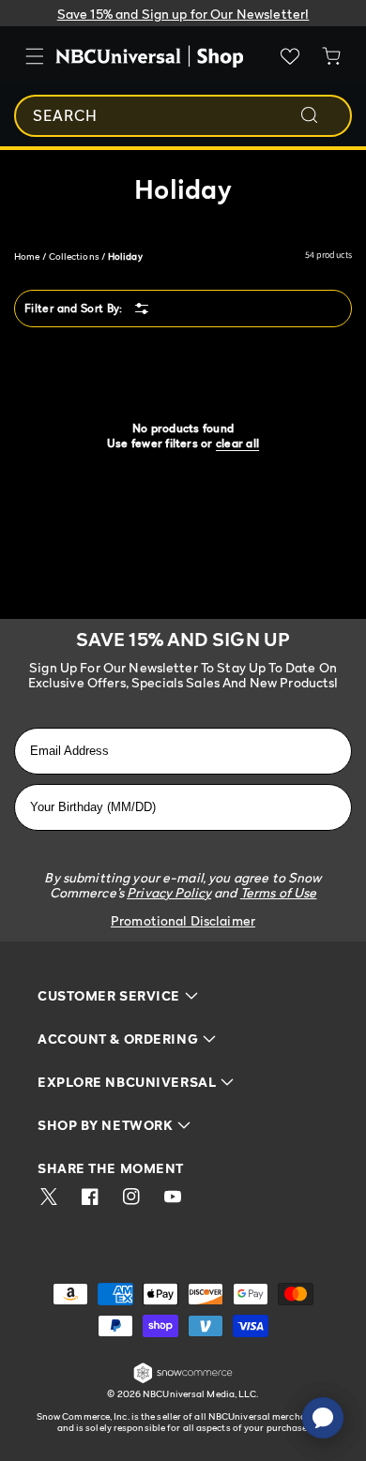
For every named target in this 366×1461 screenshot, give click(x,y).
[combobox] (183, 116)
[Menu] (34, 56)
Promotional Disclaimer (183, 920)
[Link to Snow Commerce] (183, 1380)
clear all (237, 443)
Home (26, 256)
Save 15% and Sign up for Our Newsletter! (183, 14)
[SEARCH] (322, 115)
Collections (74, 256)
